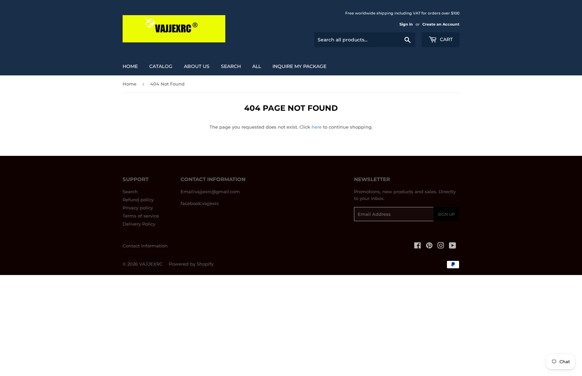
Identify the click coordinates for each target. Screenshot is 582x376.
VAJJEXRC (150, 264)
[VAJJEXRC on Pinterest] (429, 246)
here (317, 127)
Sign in (406, 24)
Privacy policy (138, 207)
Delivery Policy (139, 224)
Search (130, 191)
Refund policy (138, 199)
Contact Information (145, 245)
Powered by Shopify (191, 264)
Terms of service (141, 215)
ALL (256, 66)
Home (130, 66)
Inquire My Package (299, 66)
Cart (446, 39)
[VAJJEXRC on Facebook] (417, 246)
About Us (196, 66)
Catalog (160, 66)
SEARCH (231, 66)
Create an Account (440, 24)
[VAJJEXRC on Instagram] (441, 246)
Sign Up (446, 214)
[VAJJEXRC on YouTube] (452, 246)
